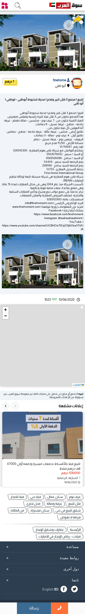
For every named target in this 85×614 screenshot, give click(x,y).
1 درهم (9, 81)
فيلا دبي (35, 497)
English (48, 589)
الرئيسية (75, 529)
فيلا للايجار (17, 497)
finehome (60, 80)
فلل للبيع (74, 503)
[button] (5, 310)
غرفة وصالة (54, 503)
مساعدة (42, 546)
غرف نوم (75, 497)
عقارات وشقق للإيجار (49, 529)
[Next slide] (5, 406)
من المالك (17, 510)
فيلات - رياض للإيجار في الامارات (60, 536)
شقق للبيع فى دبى (68, 510)
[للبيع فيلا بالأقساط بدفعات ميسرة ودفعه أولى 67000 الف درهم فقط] (42, 435)
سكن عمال (55, 497)
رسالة (34, 608)
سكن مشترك (39, 510)
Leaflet (77, 385)
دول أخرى (42, 569)
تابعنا (42, 580)
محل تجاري (33, 503)
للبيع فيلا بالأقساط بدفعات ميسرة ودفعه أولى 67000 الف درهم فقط (43, 466)
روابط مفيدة (42, 558)
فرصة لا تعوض (70, 517)
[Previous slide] (15, 406)
